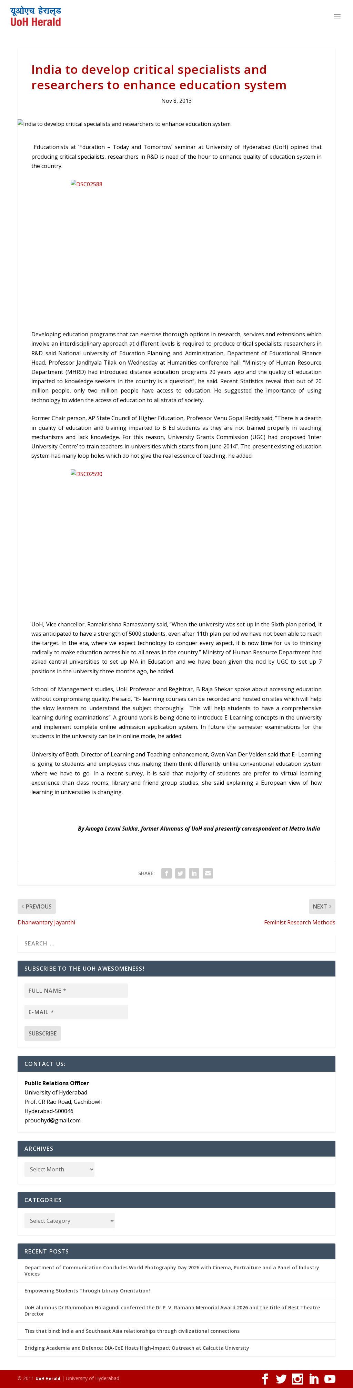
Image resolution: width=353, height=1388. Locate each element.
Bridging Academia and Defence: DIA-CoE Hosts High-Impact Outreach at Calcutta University (136, 1348)
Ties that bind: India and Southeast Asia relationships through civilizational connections (132, 1331)
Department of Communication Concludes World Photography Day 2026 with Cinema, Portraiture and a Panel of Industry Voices (171, 1270)
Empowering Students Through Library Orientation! (87, 1290)
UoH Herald (48, 1378)
